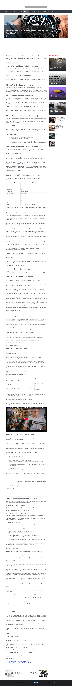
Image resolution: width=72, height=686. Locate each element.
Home (6, 11)
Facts (39, 11)
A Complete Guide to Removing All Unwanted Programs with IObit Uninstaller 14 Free (60, 119)
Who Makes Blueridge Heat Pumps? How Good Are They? (19, 662)
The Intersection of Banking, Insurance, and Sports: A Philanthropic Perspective (60, 127)
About (49, 11)
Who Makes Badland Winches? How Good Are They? (18, 661)
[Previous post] (6, 673)
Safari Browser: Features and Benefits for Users (60, 142)
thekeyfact (36, 3)
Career (21, 11)
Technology (16, 11)
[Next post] (46, 673)
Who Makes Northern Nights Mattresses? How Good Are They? (17, 674)
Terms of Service (49, 682)
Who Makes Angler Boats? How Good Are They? (17, 659)
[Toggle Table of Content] (16, 63)
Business (10, 11)
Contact (53, 11)
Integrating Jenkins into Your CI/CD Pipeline (60, 134)
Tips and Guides (32, 11)
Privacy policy (54, 682)
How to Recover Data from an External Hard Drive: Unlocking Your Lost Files (57, 97)
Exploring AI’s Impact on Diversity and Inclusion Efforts (56, 67)
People (43, 11)
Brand (25, 11)
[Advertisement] (36, 46)
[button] (66, 11)
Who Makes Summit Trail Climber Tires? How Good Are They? (35, 674)
